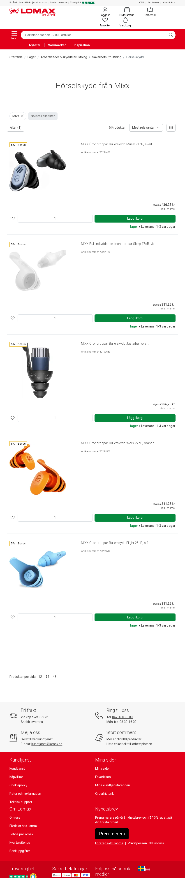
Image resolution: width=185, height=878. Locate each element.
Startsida (16, 57)
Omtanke (153, 2)
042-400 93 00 (122, 717)
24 (47, 676)
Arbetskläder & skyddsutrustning (64, 57)
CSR (141, 2)
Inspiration (82, 45)
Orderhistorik (104, 793)
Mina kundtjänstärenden (112, 785)
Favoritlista (103, 777)
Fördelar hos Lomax (23, 826)
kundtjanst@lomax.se (46, 744)
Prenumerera (112, 833)
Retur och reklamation (25, 793)
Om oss (14, 817)
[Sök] (171, 35)
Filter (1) (15, 127)
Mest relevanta (143, 127)
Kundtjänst (169, 2)
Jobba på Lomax (21, 834)
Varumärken (57, 45)
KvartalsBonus (19, 842)
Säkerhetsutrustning (106, 57)
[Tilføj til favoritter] (12, 219)
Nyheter (35, 45)
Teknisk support (20, 802)
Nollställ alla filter (43, 116)
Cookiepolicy (18, 785)
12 (40, 676)
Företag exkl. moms (109, 843)
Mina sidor (102, 768)
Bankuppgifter (19, 851)
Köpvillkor (16, 777)
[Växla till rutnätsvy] (171, 128)
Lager (32, 57)
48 (54, 676)
